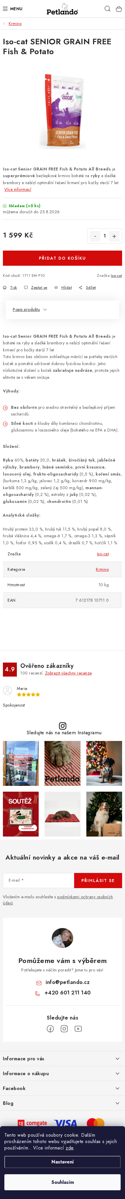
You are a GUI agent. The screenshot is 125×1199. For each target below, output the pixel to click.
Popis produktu (26, 309)
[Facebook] (50, 1028)
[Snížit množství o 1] (95, 236)
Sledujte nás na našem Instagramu (64, 732)
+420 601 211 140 (67, 992)
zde (70, 1148)
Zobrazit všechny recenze (68, 673)
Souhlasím (62, 1182)
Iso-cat (116, 275)
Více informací (17, 189)
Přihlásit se (98, 880)
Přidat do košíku (62, 258)
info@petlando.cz (68, 982)
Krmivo (102, 569)
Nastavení (62, 1161)
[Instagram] (64, 1028)
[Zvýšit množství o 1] (114, 236)
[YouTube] (78, 1028)
